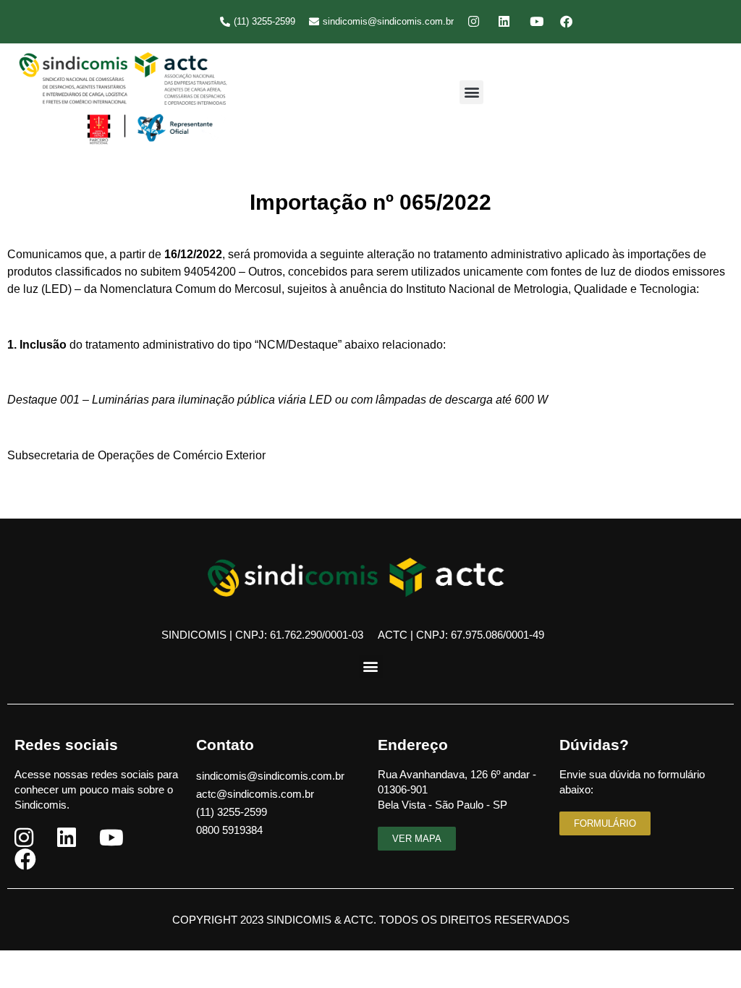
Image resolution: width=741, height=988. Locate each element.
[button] (471, 92)
